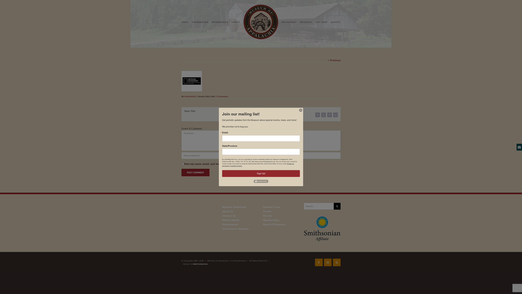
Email (225, 132)
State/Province (229, 146)
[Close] (300, 110)
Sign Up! (261, 173)
